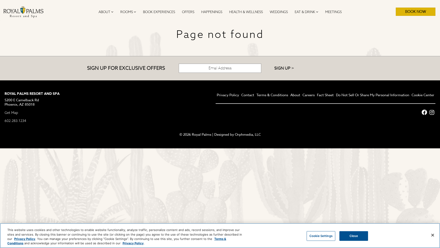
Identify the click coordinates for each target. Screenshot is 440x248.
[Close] (433, 235)
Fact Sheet (325, 95)
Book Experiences (159, 12)
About (105, 12)
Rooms (127, 12)
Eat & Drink (305, 12)
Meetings (333, 12)
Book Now (415, 11)
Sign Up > (284, 68)
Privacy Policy (228, 95)
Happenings (211, 12)
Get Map (11, 112)
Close (353, 236)
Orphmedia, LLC (248, 134)
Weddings (279, 12)
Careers (308, 95)
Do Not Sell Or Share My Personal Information (372, 95)
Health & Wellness (246, 12)
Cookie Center (423, 95)
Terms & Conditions (272, 95)
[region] (220, 235)
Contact (247, 95)
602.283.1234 (15, 120)
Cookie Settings (321, 236)
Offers (188, 12)
